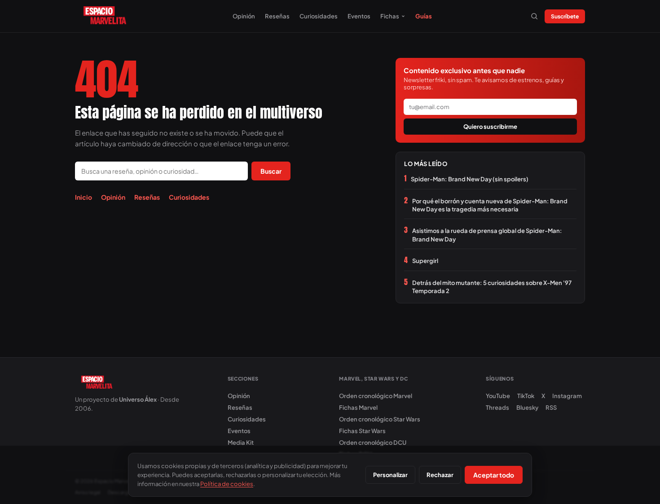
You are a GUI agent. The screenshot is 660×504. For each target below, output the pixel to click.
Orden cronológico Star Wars (379, 419)
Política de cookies (226, 483)
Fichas (389, 16)
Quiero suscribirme (490, 126)
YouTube (498, 395)
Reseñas (277, 16)
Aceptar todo (493, 475)
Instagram (567, 395)
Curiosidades (318, 16)
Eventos (359, 16)
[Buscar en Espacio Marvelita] (534, 16)
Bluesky (527, 407)
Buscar (271, 171)
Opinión (244, 16)
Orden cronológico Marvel (375, 395)
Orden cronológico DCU (372, 442)
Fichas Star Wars (362, 430)
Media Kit (241, 442)
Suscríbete (565, 16)
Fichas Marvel (358, 407)
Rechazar (440, 474)
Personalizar (390, 474)
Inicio (83, 197)
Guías (423, 16)
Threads (497, 407)
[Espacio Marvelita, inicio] (105, 16)
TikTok (525, 395)
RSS (551, 407)
